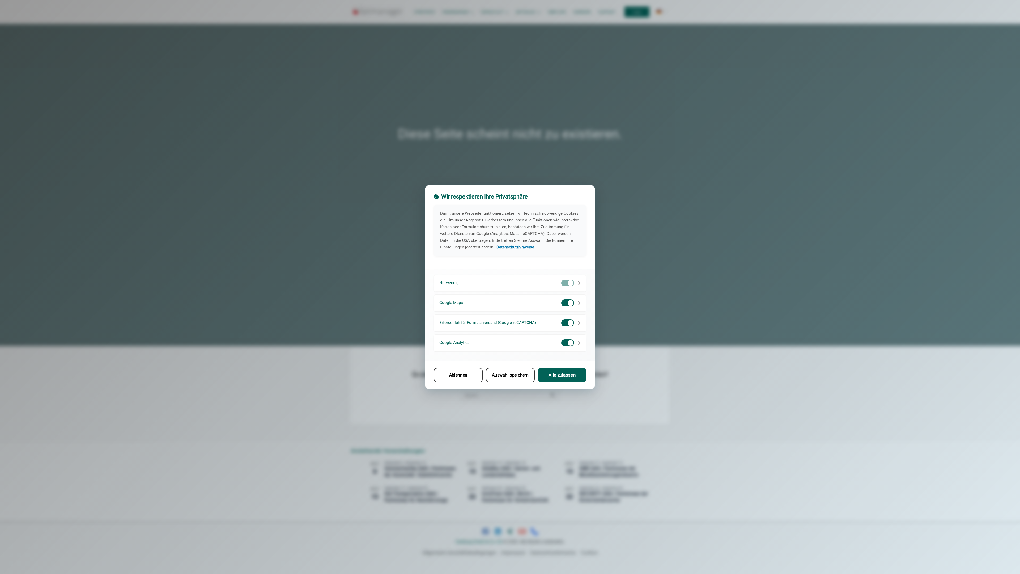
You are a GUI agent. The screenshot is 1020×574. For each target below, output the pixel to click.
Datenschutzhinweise (515, 247)
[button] (510, 283)
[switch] (567, 282)
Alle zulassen (562, 375)
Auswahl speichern (510, 374)
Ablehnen (458, 374)
